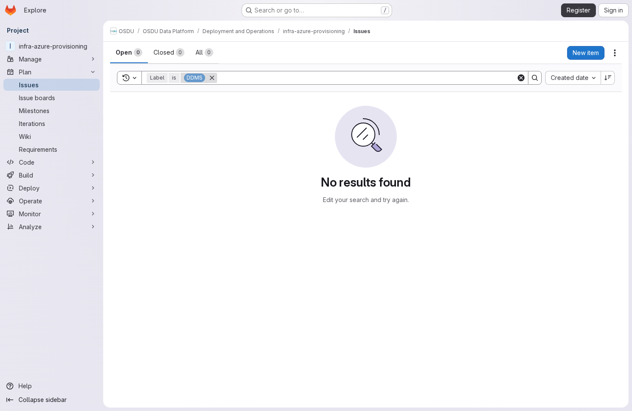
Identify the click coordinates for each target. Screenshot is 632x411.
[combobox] (573, 78)
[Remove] (212, 78)
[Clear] (521, 78)
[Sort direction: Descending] (608, 78)
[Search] (535, 78)
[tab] (129, 52)
